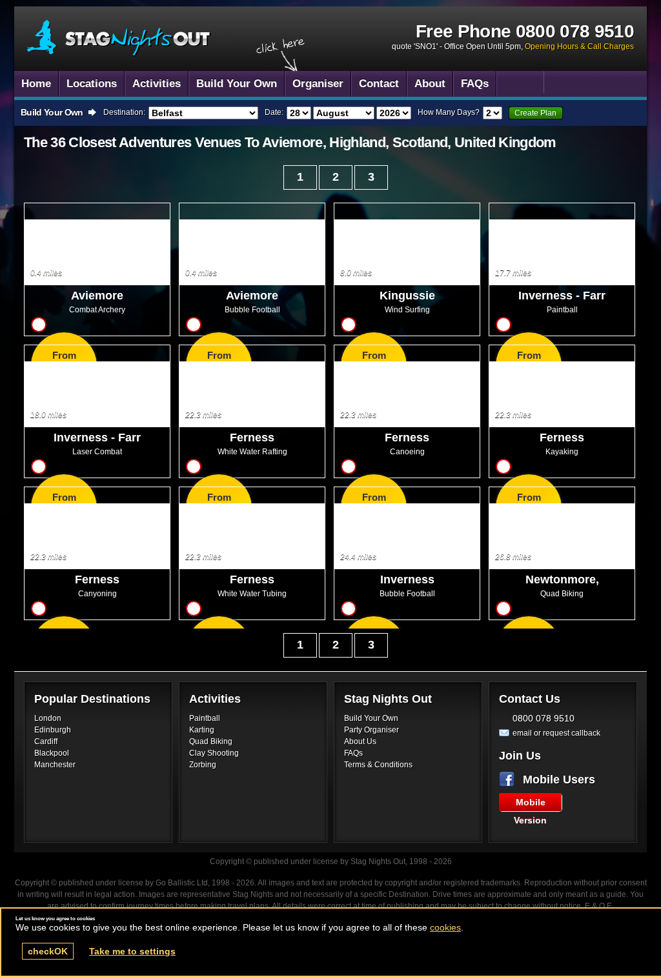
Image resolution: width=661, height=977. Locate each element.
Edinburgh (52, 729)
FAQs (353, 753)
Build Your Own (371, 718)
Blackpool (51, 753)
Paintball (204, 718)
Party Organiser (371, 729)
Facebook (509, 779)
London (47, 718)
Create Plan (535, 112)
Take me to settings (132, 951)
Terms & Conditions (378, 764)
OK (48, 951)
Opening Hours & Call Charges (579, 46)
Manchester (55, 764)
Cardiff (45, 741)
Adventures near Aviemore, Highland (119, 38)
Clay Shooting (214, 753)
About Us (360, 741)
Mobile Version (530, 804)
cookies (445, 927)
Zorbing (202, 764)
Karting (201, 729)
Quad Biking (210, 741)
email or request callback (556, 733)
